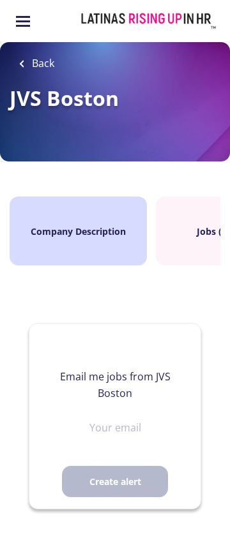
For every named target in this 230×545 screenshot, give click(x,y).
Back (41, 63)
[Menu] (23, 21)
